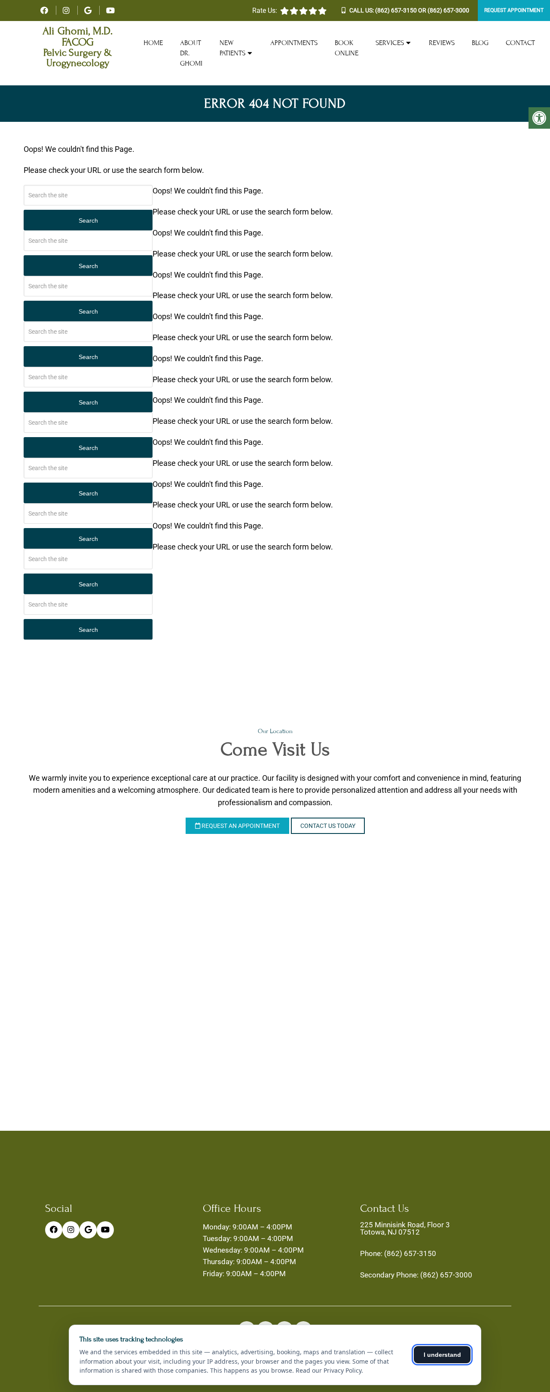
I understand (442, 1354)
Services (390, 43)
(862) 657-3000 (448, 10)
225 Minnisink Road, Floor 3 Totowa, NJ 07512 (405, 1228)
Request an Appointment (240, 825)
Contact (520, 43)
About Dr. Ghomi (191, 53)
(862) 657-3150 (396, 10)
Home (153, 43)
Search (88, 220)
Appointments (294, 43)
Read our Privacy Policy (328, 1370)
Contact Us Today (327, 825)
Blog (480, 43)
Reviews (442, 43)
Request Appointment (514, 10)
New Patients (232, 48)
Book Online (346, 48)
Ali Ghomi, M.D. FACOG (78, 36)
